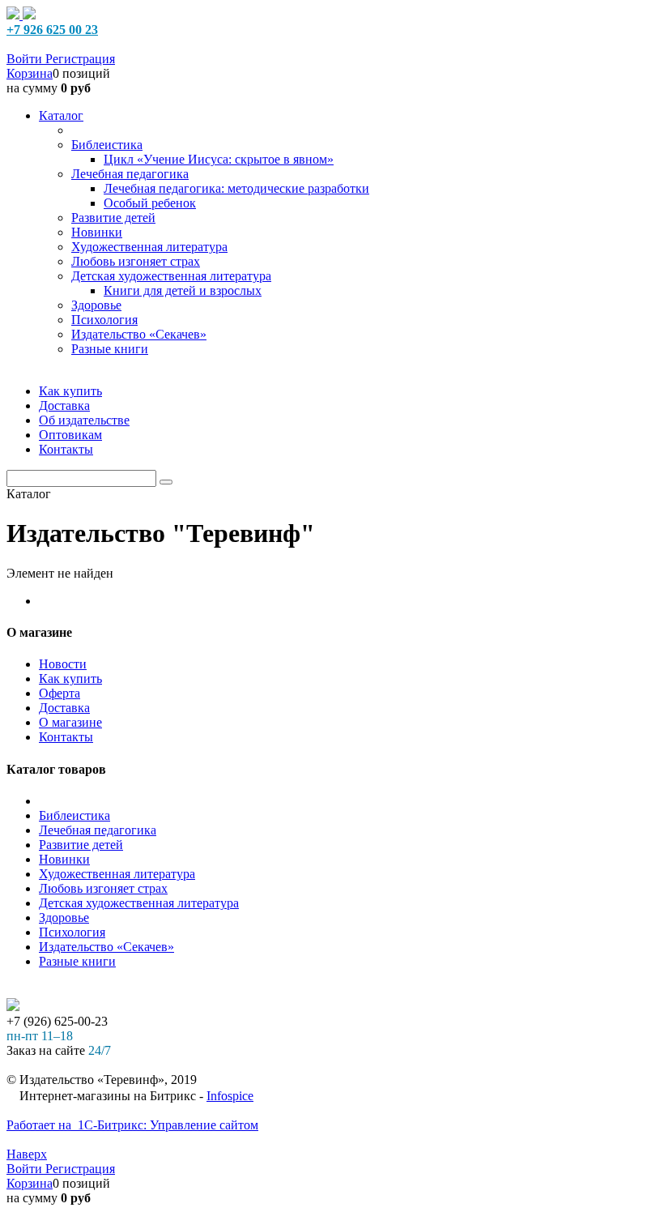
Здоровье (64, 917)
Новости (63, 664)
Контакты (66, 737)
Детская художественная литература (139, 903)
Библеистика (74, 815)
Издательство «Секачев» (106, 947)
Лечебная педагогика (97, 830)
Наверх (26, 1154)
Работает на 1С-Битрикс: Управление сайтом (132, 1125)
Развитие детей (81, 844)
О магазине (70, 722)
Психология (72, 932)
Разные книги (77, 961)
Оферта (59, 693)
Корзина (29, 73)
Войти (25, 59)
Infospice (229, 1096)
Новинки (64, 859)
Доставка (64, 708)
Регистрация (80, 59)
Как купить (70, 678)
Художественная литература (117, 874)
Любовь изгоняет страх (103, 888)
